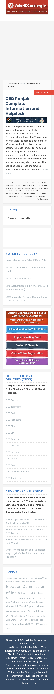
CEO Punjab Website (15, 188)
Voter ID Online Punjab (14, 194)
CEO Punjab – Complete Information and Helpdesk (22, 106)
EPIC (41, 594)
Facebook (17, 661)
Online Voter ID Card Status (29, 598)
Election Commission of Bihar (25, 582)
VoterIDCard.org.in (27, 7)
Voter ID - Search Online (18, 278)
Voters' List (31, 624)
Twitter (27, 661)
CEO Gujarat (12, 445)
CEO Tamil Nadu (14, 478)
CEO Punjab (29, 185)
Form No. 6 (11, 598)
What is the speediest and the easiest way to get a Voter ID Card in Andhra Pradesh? (25, 553)
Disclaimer (11, 658)
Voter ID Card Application (25, 606)
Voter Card (26, 602)
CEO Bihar (11, 426)
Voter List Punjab (20, 196)
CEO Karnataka (13, 419)
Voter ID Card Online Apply (25, 616)
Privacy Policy (26, 658)
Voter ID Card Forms (17, 611)
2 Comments (43, 199)
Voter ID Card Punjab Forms (37, 191)
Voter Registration (15, 624)
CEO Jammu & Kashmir (18, 471)
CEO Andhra (12, 400)
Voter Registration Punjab (38, 196)
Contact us (41, 658)
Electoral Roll (29, 593)
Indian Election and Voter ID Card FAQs (26, 260)
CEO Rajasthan (13, 439)
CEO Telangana (14, 407)
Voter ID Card (36, 602)
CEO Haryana (12, 452)
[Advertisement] (27, 52)
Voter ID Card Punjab (17, 191)
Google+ (37, 661)
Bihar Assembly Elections (15, 578)
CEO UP (10, 432)
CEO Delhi (11, 413)
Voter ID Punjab (30, 194)
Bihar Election (31, 578)
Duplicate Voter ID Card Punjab (36, 188)
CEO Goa (10, 465)
